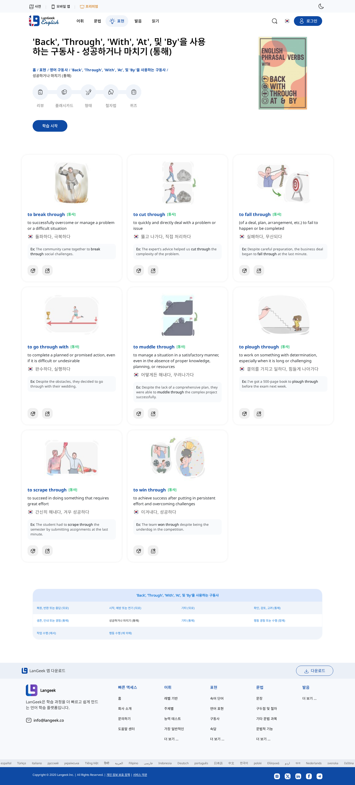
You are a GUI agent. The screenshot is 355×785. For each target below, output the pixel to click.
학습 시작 (50, 126)
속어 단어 (217, 698)
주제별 (169, 708)
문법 (259, 687)
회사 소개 (125, 708)
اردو (287, 763)
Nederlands (314, 763)
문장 (259, 698)
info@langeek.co (49, 720)
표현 (42, 69)
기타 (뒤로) (188, 608)
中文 (231, 763)
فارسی (148, 763)
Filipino (133, 763)
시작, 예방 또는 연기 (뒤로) (125, 608)
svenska (332, 763)
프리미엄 (91, 6)
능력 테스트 (172, 718)
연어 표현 (217, 708)
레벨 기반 (171, 698)
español (6, 763)
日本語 (218, 763)
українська (71, 763)
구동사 (215, 718)
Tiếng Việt (91, 763)
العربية (119, 763)
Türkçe (21, 763)
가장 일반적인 (174, 729)
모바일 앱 (63, 6)
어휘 (167, 687)
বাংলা (298, 763)
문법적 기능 (264, 729)
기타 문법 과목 (266, 718)
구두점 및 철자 (266, 708)
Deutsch (183, 763)
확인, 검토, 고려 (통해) (267, 608)
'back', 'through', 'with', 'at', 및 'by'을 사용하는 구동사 (118, 69)
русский (53, 763)
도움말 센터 (126, 729)
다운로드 (318, 670)
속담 (213, 729)
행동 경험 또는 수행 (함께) (269, 621)
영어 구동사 (59, 69)
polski (258, 763)
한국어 (244, 763)
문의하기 (124, 718)
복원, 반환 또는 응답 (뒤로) (53, 608)
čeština (349, 763)
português (201, 763)
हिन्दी (106, 763)
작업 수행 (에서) (46, 633)
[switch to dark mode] (321, 6)
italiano (37, 763)
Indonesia (165, 763)
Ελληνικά (273, 763)
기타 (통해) (188, 621)
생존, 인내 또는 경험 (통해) (53, 621)
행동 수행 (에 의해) (120, 633)
